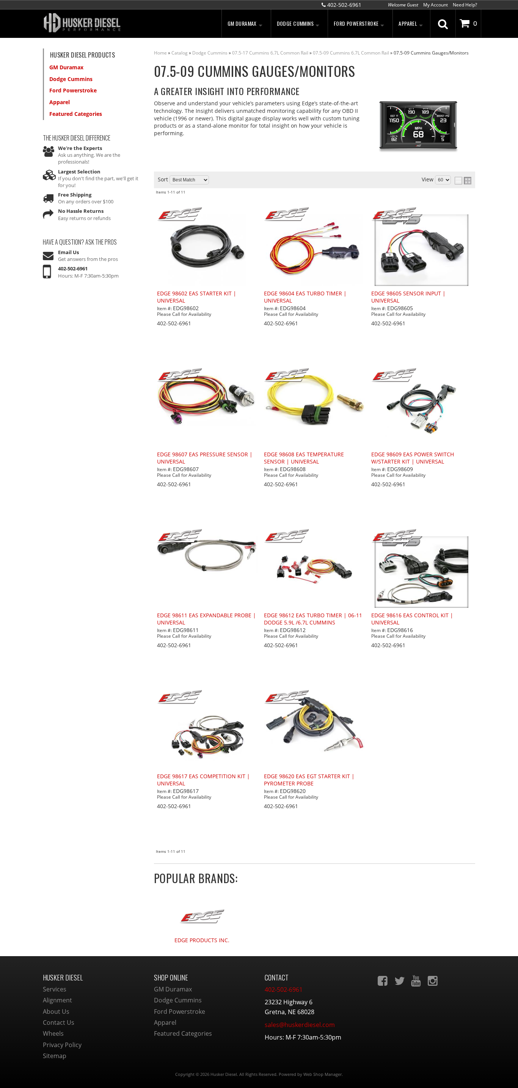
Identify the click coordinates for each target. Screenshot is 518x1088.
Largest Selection (79, 171)
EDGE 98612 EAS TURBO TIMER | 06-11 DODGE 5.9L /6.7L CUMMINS (313, 619)
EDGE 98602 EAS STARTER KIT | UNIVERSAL (196, 297)
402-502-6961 (73, 268)
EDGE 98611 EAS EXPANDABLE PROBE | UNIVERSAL (206, 619)
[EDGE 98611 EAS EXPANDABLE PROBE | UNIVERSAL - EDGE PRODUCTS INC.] (207, 537)
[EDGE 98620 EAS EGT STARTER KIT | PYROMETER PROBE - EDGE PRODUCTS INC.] (314, 698)
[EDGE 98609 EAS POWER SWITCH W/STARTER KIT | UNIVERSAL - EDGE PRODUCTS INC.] (421, 376)
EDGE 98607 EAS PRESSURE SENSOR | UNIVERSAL (205, 458)
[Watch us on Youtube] (416, 981)
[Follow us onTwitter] (400, 981)
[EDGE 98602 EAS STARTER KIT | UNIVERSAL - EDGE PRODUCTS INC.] (207, 215)
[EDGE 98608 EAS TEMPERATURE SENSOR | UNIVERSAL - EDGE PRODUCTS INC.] (314, 376)
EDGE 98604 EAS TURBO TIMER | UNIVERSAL (305, 297)
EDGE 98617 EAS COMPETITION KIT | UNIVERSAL (203, 780)
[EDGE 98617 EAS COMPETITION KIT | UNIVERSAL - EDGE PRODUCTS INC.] (207, 698)
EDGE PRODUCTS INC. (201, 940)
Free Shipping (74, 194)
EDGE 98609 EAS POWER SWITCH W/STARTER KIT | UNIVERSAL (412, 458)
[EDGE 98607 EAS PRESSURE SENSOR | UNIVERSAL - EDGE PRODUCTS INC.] (207, 376)
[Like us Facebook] (383, 981)
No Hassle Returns (81, 211)
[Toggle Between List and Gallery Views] (463, 180)
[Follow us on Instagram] (433, 981)
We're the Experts (80, 148)
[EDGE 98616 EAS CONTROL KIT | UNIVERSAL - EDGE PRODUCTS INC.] (421, 537)
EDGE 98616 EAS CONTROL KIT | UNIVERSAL (412, 619)
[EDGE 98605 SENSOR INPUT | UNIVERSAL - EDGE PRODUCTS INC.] (421, 215)
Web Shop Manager (322, 1074)
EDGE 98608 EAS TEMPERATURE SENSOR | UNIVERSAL (304, 458)
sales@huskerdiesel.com (300, 1025)
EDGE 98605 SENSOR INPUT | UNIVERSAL (408, 297)
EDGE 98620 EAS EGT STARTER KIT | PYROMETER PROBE (309, 780)
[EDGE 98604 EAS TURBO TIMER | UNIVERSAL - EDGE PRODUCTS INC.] (314, 215)
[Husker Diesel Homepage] (111, 23)
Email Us (68, 252)
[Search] (442, 23)
